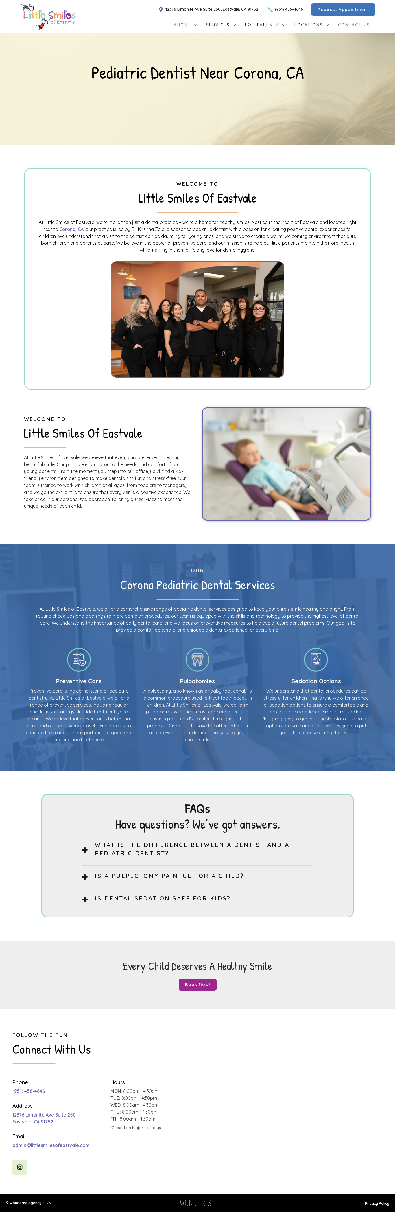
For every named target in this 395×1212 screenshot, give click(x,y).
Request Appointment (343, 9)
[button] (183, 25)
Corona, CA (71, 229)
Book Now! (197, 984)
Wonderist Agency (25, 1202)
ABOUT (182, 24)
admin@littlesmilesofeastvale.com (51, 1145)
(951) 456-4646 (28, 1091)
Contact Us (354, 24)
